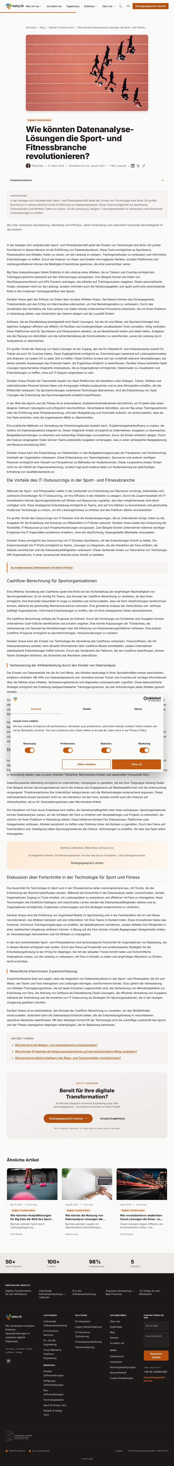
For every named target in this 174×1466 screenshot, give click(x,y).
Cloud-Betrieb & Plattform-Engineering (52, 1353)
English (119, 1451)
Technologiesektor (54, 1399)
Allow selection (86, 764)
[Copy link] (143, 165)
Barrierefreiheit (118, 1372)
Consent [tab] (36, 708)
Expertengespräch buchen (154, 1379)
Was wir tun (32, 6)
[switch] (68, 750)
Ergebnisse (73, 6)
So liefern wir (54, 6)
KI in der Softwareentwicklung (84, 1292)
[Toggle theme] (121, 6)
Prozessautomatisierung (88, 1341)
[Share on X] (138, 165)
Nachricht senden (156, 1355)
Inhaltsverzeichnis (87, 180)
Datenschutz (117, 1356)
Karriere (114, 1337)
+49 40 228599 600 (155, 1371)
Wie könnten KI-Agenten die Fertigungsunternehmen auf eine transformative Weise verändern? (76, 1051)
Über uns (107, 6)
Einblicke (89, 6)
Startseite (31, 27)
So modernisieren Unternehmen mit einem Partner (42, 567)
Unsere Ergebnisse (112, 1118)
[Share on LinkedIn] (132, 165)
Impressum (116, 1361)
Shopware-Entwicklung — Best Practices (120, 1292)
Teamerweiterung (84, 1347)
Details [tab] (87, 708)
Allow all (136, 764)
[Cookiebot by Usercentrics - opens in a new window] (146, 699)
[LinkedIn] (8, 1361)
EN (128, 6)
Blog (42, 27)
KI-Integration (82, 1321)
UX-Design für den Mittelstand (149, 1292)
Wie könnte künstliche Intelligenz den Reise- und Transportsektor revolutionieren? (68, 1058)
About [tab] (138, 708)
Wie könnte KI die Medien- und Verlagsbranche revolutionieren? (56, 1045)
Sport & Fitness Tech (55, 1405)
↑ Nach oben (87, 1459)
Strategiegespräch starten (150, 6)
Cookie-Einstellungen (121, 1378)
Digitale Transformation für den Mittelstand (18, 1292)
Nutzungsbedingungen (123, 1367)
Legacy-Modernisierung (88, 1326)
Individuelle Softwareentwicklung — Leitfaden (52, 1294)
